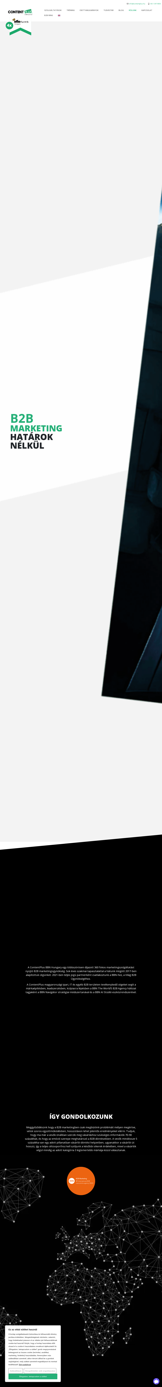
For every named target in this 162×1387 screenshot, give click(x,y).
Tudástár (109, 10)
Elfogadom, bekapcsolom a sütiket (33, 1376)
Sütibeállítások (16, 1371)
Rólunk (132, 10)
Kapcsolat (146, 10)
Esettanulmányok (89, 10)
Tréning (71, 10)
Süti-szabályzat (25, 1365)
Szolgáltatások (53, 10)
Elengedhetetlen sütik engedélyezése (40, 1371)
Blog (121, 10)
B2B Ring (48, 15)
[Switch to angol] (59, 15)
